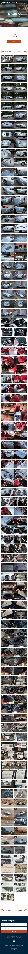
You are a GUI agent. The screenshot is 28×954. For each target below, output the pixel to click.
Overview (14, 32)
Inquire (14, 41)
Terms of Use (14, 948)
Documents (14, 37)
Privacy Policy (14, 949)
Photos (14, 34)
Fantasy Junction (9, 3)
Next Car (20, 51)
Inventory (6, 51)
